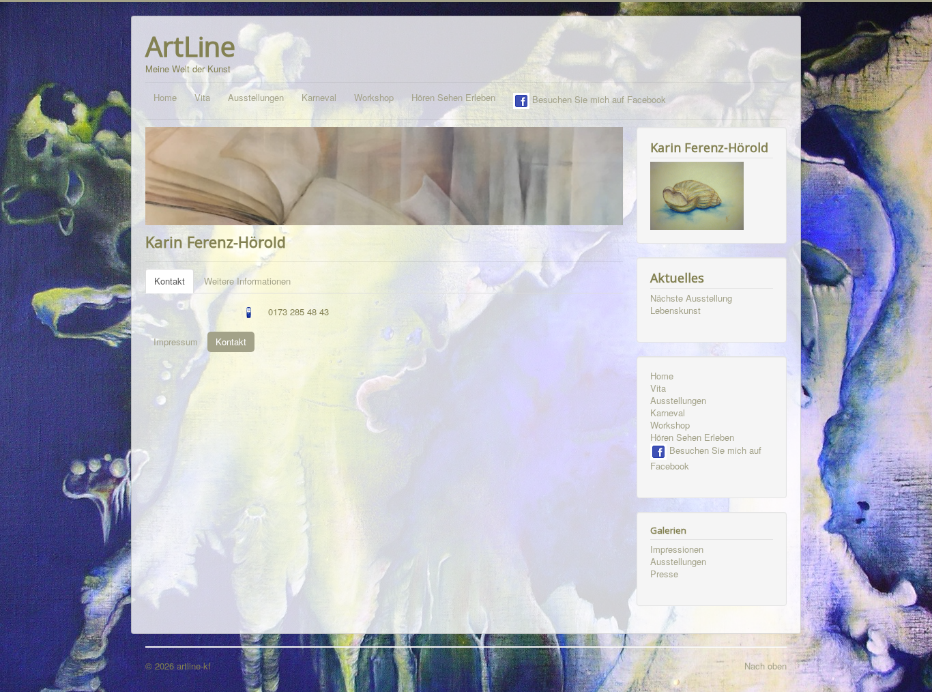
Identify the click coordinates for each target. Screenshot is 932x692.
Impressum (176, 341)
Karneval (319, 97)
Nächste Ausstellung (691, 298)
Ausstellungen (256, 97)
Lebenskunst (675, 310)
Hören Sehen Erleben (453, 97)
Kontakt (169, 280)
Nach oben (765, 665)
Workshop (374, 97)
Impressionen (676, 549)
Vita (202, 97)
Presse (664, 574)
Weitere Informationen (247, 280)
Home (165, 97)
